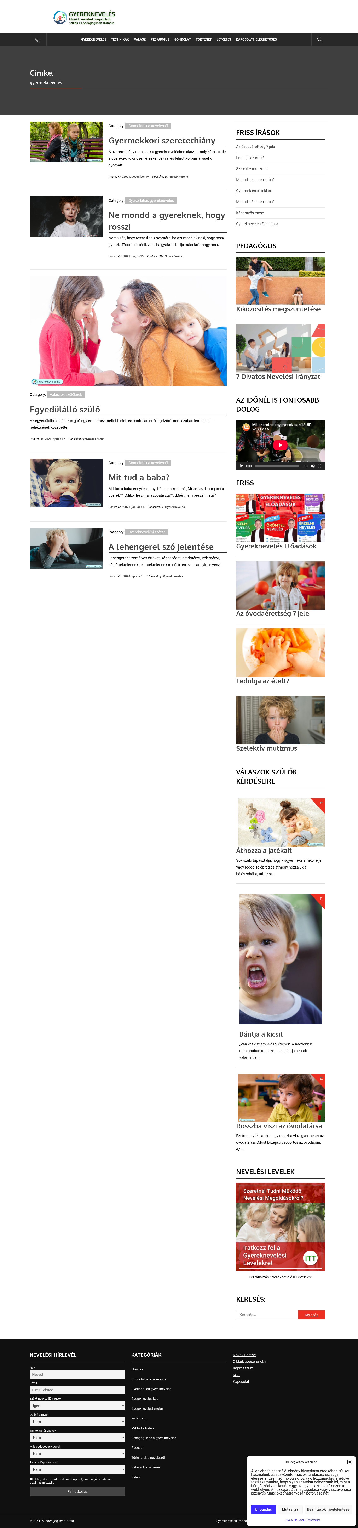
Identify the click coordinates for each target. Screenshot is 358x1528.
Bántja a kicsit (261, 1034)
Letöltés (224, 39)
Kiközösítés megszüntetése (278, 309)
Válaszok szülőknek (66, 394)
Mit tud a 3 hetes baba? (255, 202)
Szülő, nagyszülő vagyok (45, 1398)
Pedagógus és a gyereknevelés (153, 1438)
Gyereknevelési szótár (146, 532)
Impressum (313, 1519)
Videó (135, 1477)
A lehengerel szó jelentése (161, 546)
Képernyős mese (250, 213)
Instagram (138, 1418)
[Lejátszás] (241, 468)
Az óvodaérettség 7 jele (255, 146)
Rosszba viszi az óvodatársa (279, 1126)
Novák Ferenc (179, 176)
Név (32, 1367)
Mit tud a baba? (139, 477)
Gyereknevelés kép (144, 1399)
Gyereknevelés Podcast (233, 1521)
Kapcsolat (241, 1381)
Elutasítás (290, 1509)
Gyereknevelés (92, 14)
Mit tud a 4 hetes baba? (255, 180)
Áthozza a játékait (264, 850)
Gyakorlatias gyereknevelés (151, 200)
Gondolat (182, 39)
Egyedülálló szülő (65, 409)
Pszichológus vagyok (43, 1462)
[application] (280, 445)
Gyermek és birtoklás (253, 191)
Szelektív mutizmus (252, 168)
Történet (204, 39)
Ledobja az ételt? (250, 157)
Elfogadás (263, 1509)
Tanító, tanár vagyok (43, 1430)
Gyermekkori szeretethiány (162, 140)
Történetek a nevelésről (148, 1458)
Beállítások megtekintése (328, 1509)
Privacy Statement (295, 1519)
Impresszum (243, 1368)
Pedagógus (160, 39)
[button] (350, 1462)
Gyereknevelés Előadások (257, 224)
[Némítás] (313, 468)
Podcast (137, 1448)
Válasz (140, 39)
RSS (236, 1375)
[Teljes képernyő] (319, 468)
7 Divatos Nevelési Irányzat (278, 376)
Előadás (137, 1369)
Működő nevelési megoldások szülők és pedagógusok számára (91, 21)
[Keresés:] (267, 1314)
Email (33, 1383)
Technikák (120, 39)
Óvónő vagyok (39, 1414)
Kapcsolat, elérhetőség (256, 39)
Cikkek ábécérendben (250, 1361)
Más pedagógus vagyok (45, 1446)
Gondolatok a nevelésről (148, 126)
